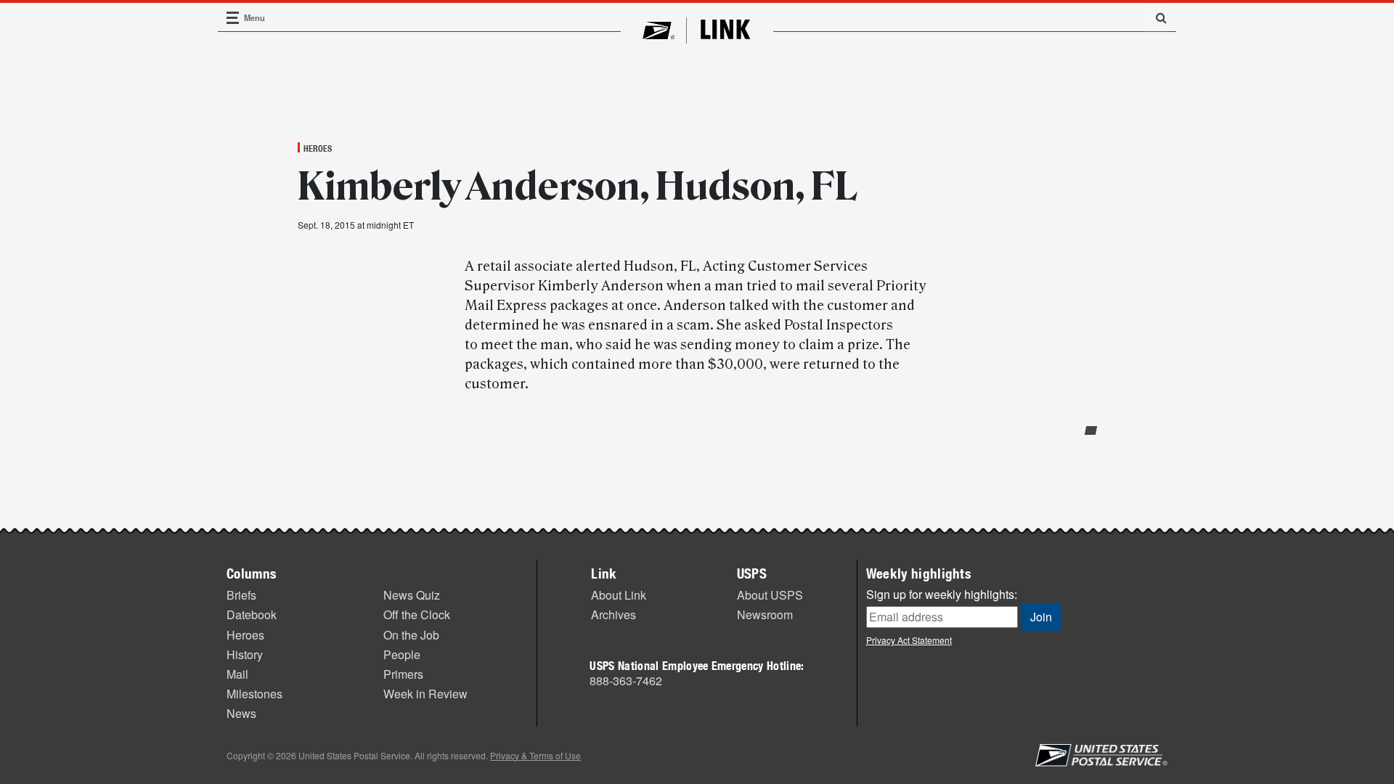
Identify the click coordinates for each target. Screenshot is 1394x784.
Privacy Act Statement (909, 640)
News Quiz (411, 595)
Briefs (241, 595)
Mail (237, 674)
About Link (618, 595)
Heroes (317, 148)
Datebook (252, 614)
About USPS (770, 595)
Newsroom (765, 614)
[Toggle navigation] (233, 18)
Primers (403, 674)
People (401, 654)
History (245, 654)
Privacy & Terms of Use (535, 755)
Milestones (254, 693)
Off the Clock (416, 614)
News (241, 713)
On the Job (411, 634)
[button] (1155, 17)
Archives (613, 614)
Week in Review (425, 693)
